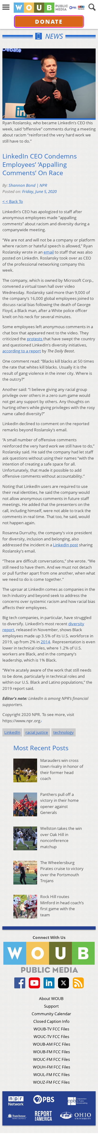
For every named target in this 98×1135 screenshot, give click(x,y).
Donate (49, 21)
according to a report (21, 351)
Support (51, 1006)
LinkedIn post (65, 545)
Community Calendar (51, 1013)
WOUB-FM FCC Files (51, 1051)
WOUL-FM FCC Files (51, 1074)
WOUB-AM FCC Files (51, 1044)
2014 (45, 641)
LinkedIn (12, 732)
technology (63, 732)
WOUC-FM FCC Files (51, 1059)
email (49, 252)
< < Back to (12, 201)
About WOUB (51, 998)
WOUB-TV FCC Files (51, 1029)
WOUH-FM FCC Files (51, 1067)
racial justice (36, 732)
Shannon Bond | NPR (28, 185)
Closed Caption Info (51, 1021)
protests (35, 338)
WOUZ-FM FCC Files (51, 1082)
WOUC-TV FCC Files (51, 1036)
